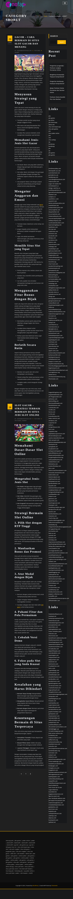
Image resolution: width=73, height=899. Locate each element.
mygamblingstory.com (55, 392)
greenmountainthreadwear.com (58, 553)
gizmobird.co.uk (53, 175)
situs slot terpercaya (55, 127)
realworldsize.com (54, 462)
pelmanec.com (53, 399)
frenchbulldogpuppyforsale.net (58, 366)
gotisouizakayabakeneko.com (57, 442)
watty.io (51, 425)
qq (49, 142)
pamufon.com (53, 746)
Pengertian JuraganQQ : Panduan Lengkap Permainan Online (57, 68)
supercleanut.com (54, 705)
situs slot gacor (25, 849)
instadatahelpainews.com (56, 805)
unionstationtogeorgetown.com (58, 694)
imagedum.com (53, 770)
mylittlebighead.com (55, 698)
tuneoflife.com (53, 596)
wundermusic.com (54, 681)
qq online (51, 120)
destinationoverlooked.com (57, 579)
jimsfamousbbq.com (55, 168)
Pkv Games (18, 420)
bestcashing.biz (53, 275)
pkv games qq (24, 845)
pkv (50, 116)
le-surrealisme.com (54, 214)
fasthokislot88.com (54, 718)
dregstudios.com (54, 255)
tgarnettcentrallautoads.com (57, 192)
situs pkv (16, 862)
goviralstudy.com (54, 346)
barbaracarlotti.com (54, 355)
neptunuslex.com (54, 181)
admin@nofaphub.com (23, 50)
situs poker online (54, 133)
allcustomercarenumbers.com (58, 727)
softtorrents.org (53, 740)
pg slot (16, 845)
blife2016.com (53, 757)
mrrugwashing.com (54, 529)
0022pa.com (52, 238)
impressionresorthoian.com (57, 542)
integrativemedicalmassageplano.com (60, 527)
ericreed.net (52, 316)
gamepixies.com (53, 714)
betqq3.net (52, 322)
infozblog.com (53, 283)
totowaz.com (52, 561)
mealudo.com (53, 516)
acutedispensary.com (55, 555)
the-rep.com (52, 229)
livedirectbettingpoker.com (57, 520)
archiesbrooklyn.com (55, 279)
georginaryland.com (55, 301)
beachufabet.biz (53, 785)
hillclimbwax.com (54, 583)
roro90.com (52, 410)
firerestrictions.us (54, 277)
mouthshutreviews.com (56, 646)
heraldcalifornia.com (55, 709)
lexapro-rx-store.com (55, 361)
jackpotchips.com (54, 722)
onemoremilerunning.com (56, 488)
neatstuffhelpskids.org (55, 257)
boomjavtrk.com (53, 820)
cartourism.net (53, 348)
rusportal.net (52, 423)
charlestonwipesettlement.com (58, 564)
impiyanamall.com (54, 657)
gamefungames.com (55, 683)
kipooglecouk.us (53, 329)
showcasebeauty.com (55, 216)
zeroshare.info (53, 240)
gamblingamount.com (55, 581)
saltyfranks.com (53, 231)
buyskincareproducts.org (56, 363)
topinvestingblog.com (55, 225)
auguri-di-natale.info (55, 184)
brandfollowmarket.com (56, 566)
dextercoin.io (52, 374)
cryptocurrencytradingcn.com (57, 559)
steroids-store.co (54, 292)
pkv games (52, 118)
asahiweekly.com (54, 703)
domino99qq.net (53, 401)
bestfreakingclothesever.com (57, 544)
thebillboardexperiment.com (57, 783)
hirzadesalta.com (54, 649)
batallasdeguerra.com (55, 253)
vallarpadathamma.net (55, 459)
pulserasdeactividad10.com (57, 353)
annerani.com (53, 233)
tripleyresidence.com (55, 737)
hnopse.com (52, 585)
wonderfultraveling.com (56, 266)
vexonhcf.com (53, 201)
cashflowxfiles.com (54, 494)
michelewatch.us (54, 186)
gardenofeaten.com (54, 483)
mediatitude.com (54, 205)
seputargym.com (54, 655)
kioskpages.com (53, 766)
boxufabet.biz (53, 792)
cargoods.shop (53, 431)
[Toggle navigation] (65, 3)
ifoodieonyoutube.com (55, 640)
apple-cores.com (53, 350)
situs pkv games (53, 129)
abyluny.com (52, 818)
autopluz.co (52, 197)
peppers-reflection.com (55, 594)
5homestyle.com (53, 379)
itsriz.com (51, 429)
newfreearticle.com (54, 479)
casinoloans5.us (53, 324)
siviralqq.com (53, 540)
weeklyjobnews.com (54, 568)
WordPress (35, 885)
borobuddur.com (54, 679)
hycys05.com (52, 485)
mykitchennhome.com (55, 331)
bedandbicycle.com (54, 707)
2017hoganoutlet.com (55, 397)
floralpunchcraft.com (55, 509)
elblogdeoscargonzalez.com (57, 288)
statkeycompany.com (55, 220)
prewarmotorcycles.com (56, 207)
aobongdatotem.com (55, 629)
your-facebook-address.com (57, 798)
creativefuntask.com (55, 688)
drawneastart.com (54, 716)
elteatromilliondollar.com (56, 455)
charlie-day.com (53, 518)
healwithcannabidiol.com (56, 764)
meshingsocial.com (54, 503)
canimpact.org (53, 344)
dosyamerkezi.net (54, 212)
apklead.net (52, 822)
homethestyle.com (54, 675)
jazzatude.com (53, 236)
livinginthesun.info (54, 427)
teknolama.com (53, 464)
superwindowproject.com (56, 337)
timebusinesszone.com (55, 592)
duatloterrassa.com (54, 744)
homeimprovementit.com (56, 618)
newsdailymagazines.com (56, 623)
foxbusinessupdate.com (56, 522)
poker (33, 840)
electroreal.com (53, 636)
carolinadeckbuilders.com (56, 223)
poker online (26, 840)
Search (54, 36)
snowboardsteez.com (55, 490)
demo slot (51, 124)
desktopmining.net (54, 357)
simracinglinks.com (54, 210)
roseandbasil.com (54, 303)
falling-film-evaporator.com (57, 546)
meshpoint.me (53, 444)
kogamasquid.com (54, 368)
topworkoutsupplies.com (56, 644)
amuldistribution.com (55, 677)
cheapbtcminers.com (55, 692)
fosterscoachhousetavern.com (58, 470)
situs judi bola (19, 866)
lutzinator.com (53, 753)
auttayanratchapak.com (56, 451)
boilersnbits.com (54, 475)
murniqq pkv (9, 871)
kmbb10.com (52, 496)
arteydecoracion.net (55, 294)
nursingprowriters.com (55, 551)
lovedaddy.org (53, 525)
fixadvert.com (53, 194)
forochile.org (52, 262)
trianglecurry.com (54, 768)
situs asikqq (52, 140)
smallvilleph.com (54, 249)
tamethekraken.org (54, 750)
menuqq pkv (9, 840)
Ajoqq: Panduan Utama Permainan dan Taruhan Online (57, 90)
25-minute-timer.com (55, 685)
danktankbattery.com (55, 514)
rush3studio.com (54, 407)
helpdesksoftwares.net (55, 614)
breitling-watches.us (55, 190)
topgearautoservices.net (56, 794)
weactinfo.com (53, 501)
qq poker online (29, 871)
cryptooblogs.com (54, 670)
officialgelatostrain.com (55, 774)
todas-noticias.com (54, 418)
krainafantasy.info (54, 416)
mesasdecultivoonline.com (56, 472)
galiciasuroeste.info (54, 251)
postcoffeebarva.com (55, 453)
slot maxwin (20, 853)
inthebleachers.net (54, 359)
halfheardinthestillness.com (57, 311)
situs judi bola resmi (12, 869)
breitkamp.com (53, 735)
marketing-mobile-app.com (57, 507)
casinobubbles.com (54, 653)
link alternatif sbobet (25, 869)
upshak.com (52, 535)
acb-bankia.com (53, 531)
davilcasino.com (53, 664)
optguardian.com (54, 659)
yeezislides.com (53, 627)
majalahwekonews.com (55, 394)
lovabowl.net (52, 616)
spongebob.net (53, 446)
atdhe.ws (51, 307)
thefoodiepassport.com (55, 335)
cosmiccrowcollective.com (56, 438)
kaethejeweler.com (54, 777)
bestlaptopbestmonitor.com (57, 298)
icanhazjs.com (53, 342)
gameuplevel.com (54, 672)
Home (45, 16)
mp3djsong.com (53, 177)
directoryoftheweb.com (55, 403)
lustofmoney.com (54, 590)
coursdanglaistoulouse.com (57, 179)
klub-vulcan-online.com (56, 733)
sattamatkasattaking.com (56, 779)
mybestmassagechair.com (56, 314)
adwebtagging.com (54, 572)
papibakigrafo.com (54, 340)
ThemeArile (54, 885)
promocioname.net (54, 268)
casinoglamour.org (54, 372)
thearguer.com (53, 505)
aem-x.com (52, 668)
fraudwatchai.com (54, 666)
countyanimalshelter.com (56, 570)
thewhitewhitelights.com (56, 305)
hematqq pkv (19, 871)
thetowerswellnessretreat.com (58, 772)
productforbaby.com (55, 466)
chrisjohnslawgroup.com (56, 731)
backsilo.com (52, 538)
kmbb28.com (52, 811)
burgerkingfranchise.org (56, 457)
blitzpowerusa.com (54, 481)
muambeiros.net (53, 281)
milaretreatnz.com (54, 244)
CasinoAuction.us (54, 327)
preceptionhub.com (54, 625)
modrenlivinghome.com (56, 803)
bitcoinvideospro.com (55, 436)
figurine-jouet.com (54, 796)
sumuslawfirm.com (54, 548)
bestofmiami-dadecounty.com (57, 638)
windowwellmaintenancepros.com (59, 598)
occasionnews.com (54, 587)
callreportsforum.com (55, 813)
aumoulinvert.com (54, 333)
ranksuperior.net (54, 574)
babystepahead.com (55, 577)
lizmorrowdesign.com (55, 761)
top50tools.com (53, 227)
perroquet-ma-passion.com (57, 800)
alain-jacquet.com (54, 440)
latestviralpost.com (54, 477)
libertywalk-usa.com (55, 171)
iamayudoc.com (53, 696)
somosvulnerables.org (55, 742)
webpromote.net (53, 290)
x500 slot (13, 853)
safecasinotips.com (54, 720)
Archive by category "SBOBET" (58, 16)
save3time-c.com (54, 199)
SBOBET (17, 52)
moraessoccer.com (54, 259)
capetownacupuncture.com (57, 433)
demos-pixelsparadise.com (57, 203)
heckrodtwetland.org (55, 309)
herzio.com (52, 412)
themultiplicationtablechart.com (58, 370)
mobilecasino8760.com (55, 320)
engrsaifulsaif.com (54, 690)
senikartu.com (53, 420)
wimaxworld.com (54, 270)
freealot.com (52, 701)
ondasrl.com (52, 755)
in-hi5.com (52, 414)
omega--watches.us (54, 188)
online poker (22, 856)
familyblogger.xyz (54, 729)
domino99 (10, 843)
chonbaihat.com (53, 285)
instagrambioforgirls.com (56, 492)
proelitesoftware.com (55, 724)
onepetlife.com (53, 781)
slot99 (31, 873)
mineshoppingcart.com (55, 642)
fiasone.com (52, 512)
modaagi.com (53, 246)
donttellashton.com (54, 405)
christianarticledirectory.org (57, 376)
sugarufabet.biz (53, 790)
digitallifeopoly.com (54, 651)
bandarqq (52, 144)
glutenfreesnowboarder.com (57, 759)
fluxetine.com (53, 318)
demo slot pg (10, 866)
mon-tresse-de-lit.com (55, 787)
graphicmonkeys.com (55, 711)
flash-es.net (52, 533)
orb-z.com (52, 468)
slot (50, 137)
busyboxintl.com (53, 449)
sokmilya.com (53, 816)
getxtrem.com (53, 498)
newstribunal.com (54, 620)
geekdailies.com (53, 807)
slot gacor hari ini (11, 847)
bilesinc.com (52, 242)
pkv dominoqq (53, 122)
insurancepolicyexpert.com (57, 218)
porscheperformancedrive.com (58, 748)
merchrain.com (53, 809)
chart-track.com (53, 264)
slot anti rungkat (14, 849)
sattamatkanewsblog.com (56, 557)
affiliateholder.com (54, 600)
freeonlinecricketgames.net (57, 272)
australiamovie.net (54, 173)
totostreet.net (53, 662)
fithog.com (52, 296)
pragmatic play (10, 851)
